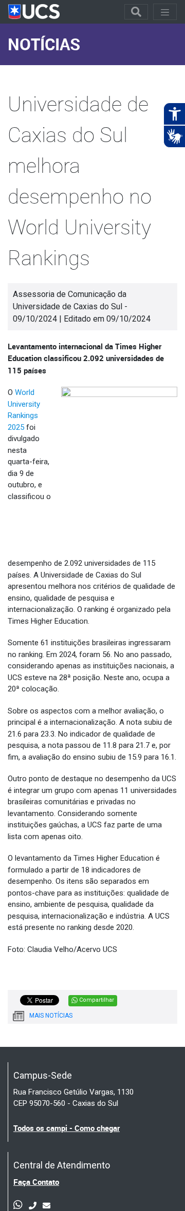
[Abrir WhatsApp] (159, 1185)
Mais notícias (50, 1015)
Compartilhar (96, 1000)
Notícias (44, 44)
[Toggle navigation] (136, 11)
